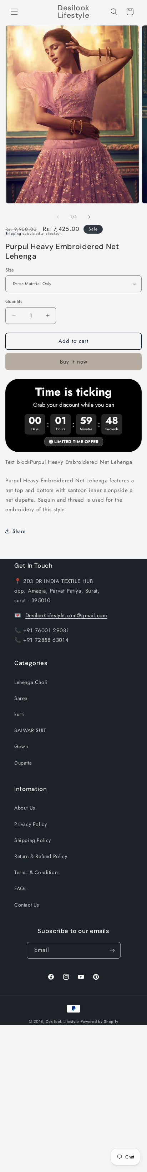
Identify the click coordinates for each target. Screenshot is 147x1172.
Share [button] (19, 531)
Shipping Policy (32, 840)
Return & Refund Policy (40, 856)
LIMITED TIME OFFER (76, 441)
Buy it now (73, 362)
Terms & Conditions (37, 872)
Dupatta (23, 762)
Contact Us (26, 904)
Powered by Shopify (99, 1021)
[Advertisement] (73, 1098)
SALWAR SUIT (30, 730)
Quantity (13, 301)
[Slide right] (89, 217)
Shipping (13, 233)
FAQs (20, 888)
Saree (20, 698)
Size (9, 270)
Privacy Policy (30, 824)
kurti (19, 714)
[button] (14, 12)
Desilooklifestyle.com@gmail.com (66, 615)
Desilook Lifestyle (62, 1021)
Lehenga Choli (30, 682)
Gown (21, 746)
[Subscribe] (112, 950)
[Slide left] (58, 217)
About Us (24, 807)
